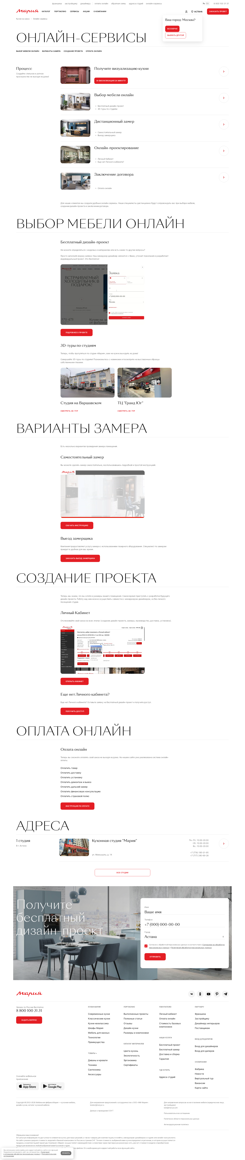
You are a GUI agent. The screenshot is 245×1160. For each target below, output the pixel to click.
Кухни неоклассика (98, 1023)
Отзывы (128, 1023)
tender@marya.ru (97, 1105)
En (207, 3)
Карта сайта (201, 1088)
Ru (204, 3)
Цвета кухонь (131, 1051)
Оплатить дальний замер (74, 786)
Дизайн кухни (131, 1028)
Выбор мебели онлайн (27, 51)
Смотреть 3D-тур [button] (69, 411)
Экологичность (132, 1055)
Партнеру (199, 1007)
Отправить (155, 957)
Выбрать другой (175, 35)
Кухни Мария (94, 1007)
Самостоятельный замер (110, 132)
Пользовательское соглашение (177, 1113)
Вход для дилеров (204, 1039)
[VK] (191, 994)
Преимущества (96, 1042)
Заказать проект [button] (218, 11)
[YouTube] (208, 994)
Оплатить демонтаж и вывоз (76, 782)
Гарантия (164, 1059)
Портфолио (129, 1007)
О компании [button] (100, 11)
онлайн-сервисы (154, 3)
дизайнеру (85, 3)
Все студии (122, 873)
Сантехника (94, 1069)
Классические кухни (99, 1018)
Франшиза (200, 1014)
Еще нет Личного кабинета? (111, 162)
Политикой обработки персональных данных (191, 948)
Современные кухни (99, 1014)
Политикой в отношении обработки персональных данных (26, 1153)
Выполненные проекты (136, 1014)
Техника (92, 1065)
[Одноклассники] (200, 994)
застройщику (71, 3)
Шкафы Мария (95, 1028)
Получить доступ (75, 711)
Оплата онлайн (94, 51)
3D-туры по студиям (107, 109)
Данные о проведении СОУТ (101, 1111)
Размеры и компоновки (136, 1032)
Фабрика (199, 1069)
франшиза (57, 3)
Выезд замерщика (106, 135)
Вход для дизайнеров (206, 1046)
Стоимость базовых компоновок (170, 1025)
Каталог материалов (134, 1044)
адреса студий (136, 3)
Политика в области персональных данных (181, 1119)
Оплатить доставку (71, 772)
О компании (201, 1062)
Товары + (92, 1053)
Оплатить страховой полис (75, 796)
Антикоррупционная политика (176, 1124)
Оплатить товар (69, 768)
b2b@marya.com (171, 1108)
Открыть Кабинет (75, 681)
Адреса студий (167, 1077)
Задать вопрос (29, 1020)
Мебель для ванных (98, 1032)
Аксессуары (94, 1074)
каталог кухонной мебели (38, 1105)
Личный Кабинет (105, 159)
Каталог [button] (46, 11)
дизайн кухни (21, 1105)
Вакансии (200, 1083)
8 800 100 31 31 (221, 3)
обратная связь (118, 3)
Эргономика (130, 1060)
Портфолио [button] (60, 11)
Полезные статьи (133, 1018)
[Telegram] (225, 994)
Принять (66, 1153)
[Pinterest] (217, 994)
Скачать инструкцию (77, 525)
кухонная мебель (68, 1102)
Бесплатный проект (169, 1045)
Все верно (172, 29)
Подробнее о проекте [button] (76, 332)
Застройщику (202, 1018)
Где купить (164, 1070)
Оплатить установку (71, 777)
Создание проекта (73, 51)
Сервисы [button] (74, 11)
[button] (196, 11)
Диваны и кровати (97, 1060)
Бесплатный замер (169, 1049)
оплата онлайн (101, 3)
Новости (199, 1073)
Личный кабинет (168, 1014)
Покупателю (165, 1007)
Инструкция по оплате (77, 806)
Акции (86, 11)
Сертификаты (131, 1065)
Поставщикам (202, 1028)
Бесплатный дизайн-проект (111, 106)
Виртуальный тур (204, 1078)
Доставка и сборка (169, 1054)
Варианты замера (51, 51)
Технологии (94, 1037)
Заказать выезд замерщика (80, 558)
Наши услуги (165, 1038)
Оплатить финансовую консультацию (81, 791)
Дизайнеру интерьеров (207, 1023)
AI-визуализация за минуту (111, 81)
